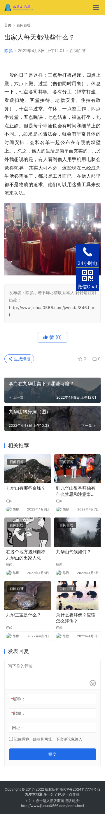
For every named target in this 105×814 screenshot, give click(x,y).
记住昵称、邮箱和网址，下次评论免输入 (47, 739)
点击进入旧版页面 (50, 800)
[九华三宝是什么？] (27, 595)
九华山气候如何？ (73, 551)
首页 (7, 25)
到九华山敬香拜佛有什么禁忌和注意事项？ (75, 491)
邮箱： (18, 713)
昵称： (18, 698)
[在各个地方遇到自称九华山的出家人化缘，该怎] (27, 531)
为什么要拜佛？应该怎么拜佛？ (75, 618)
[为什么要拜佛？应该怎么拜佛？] (77, 595)
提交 (52, 754)
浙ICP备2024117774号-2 (80, 789)
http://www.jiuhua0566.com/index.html (52, 805)
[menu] (96, 7)
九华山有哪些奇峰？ (26, 488)
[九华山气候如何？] (77, 531)
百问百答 (78, 50)
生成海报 (21, 358)
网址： (18, 727)
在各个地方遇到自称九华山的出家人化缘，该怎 (26, 555)
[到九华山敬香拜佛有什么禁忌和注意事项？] (77, 468)
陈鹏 (8, 50)
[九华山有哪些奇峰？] (27, 468)
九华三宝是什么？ (23, 615)
